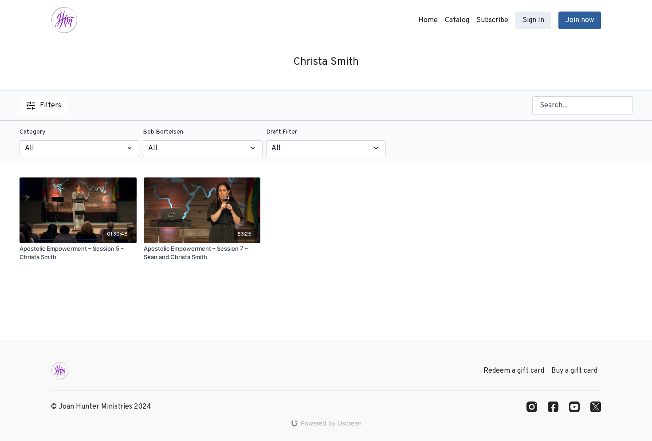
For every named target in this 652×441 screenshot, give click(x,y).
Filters (50, 105)
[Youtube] (574, 407)
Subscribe (492, 20)
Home (428, 20)
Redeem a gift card (513, 370)
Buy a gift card (574, 370)
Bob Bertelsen (163, 132)
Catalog (457, 20)
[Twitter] (595, 407)
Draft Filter (281, 132)
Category (32, 132)
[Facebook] (553, 407)
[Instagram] (531, 407)
